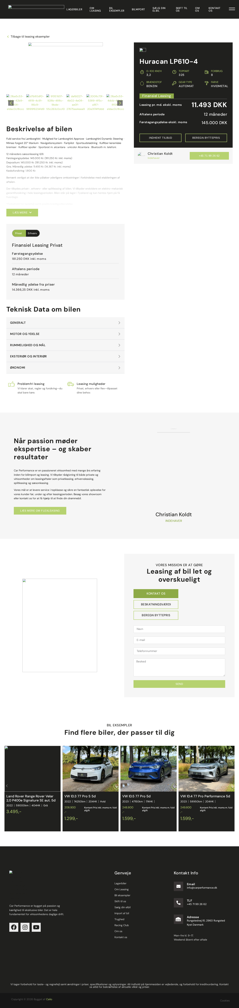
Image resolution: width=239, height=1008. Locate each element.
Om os (197, 9)
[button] (11, 103)
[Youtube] (36, 927)
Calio (49, 999)
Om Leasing (95, 9)
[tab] (156, 593)
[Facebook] (13, 927)
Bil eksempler (116, 9)
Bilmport (138, 9)
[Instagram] (25, 927)
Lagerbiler (74, 9)
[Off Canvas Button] (232, 9)
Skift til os (182, 9)
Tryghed (119, 919)
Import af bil (121, 913)
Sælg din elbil (159, 9)
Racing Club (121, 925)
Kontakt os (215, 9)
